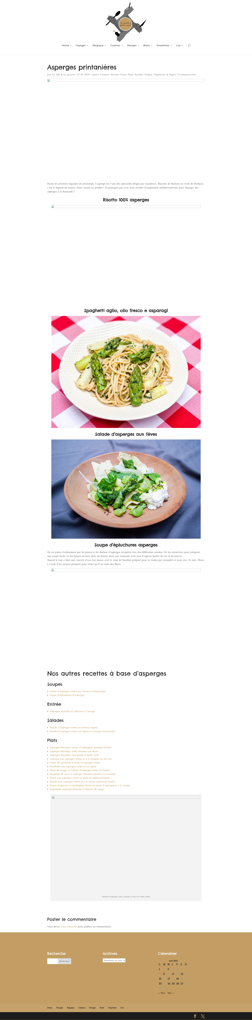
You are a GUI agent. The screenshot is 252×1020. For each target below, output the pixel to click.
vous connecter (69, 926)
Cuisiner (115, 45)
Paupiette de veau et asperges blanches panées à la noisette (83, 774)
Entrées (115, 74)
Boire (146, 45)
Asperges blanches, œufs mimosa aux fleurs (74, 751)
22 (160, 983)
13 (182, 974)
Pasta (123, 74)
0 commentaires (187, 74)
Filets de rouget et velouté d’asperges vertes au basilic (80, 770)
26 (177, 983)
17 (169, 978)
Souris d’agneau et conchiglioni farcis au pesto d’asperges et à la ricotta (90, 785)
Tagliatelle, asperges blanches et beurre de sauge (77, 789)
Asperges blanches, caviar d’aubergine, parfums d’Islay (81, 747)
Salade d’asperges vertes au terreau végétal (74, 727)
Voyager (81, 45)
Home (65, 45)
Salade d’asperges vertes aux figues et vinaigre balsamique (82, 731)
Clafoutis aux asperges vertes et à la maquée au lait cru (81, 758)
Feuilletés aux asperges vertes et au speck (73, 766)
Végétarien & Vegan (165, 74)
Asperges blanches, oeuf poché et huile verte (74, 755)
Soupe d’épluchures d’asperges (67, 695)
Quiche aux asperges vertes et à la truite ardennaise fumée (82, 781)
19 (177, 978)
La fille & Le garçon (63, 74)
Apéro (95, 74)
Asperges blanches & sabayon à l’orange (72, 711)
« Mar (161, 992)
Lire (178, 45)
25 (173, 983)
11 (173, 974)
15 (160, 978)
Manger (131, 45)
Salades (139, 74)
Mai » (170, 992)
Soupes (148, 74)
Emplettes (163, 45)
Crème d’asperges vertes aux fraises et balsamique (78, 691)
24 (169, 983)
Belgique (98, 45)
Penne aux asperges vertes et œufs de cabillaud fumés (80, 777)
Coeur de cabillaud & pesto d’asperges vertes (75, 762)
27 (182, 983)
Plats (130, 74)
